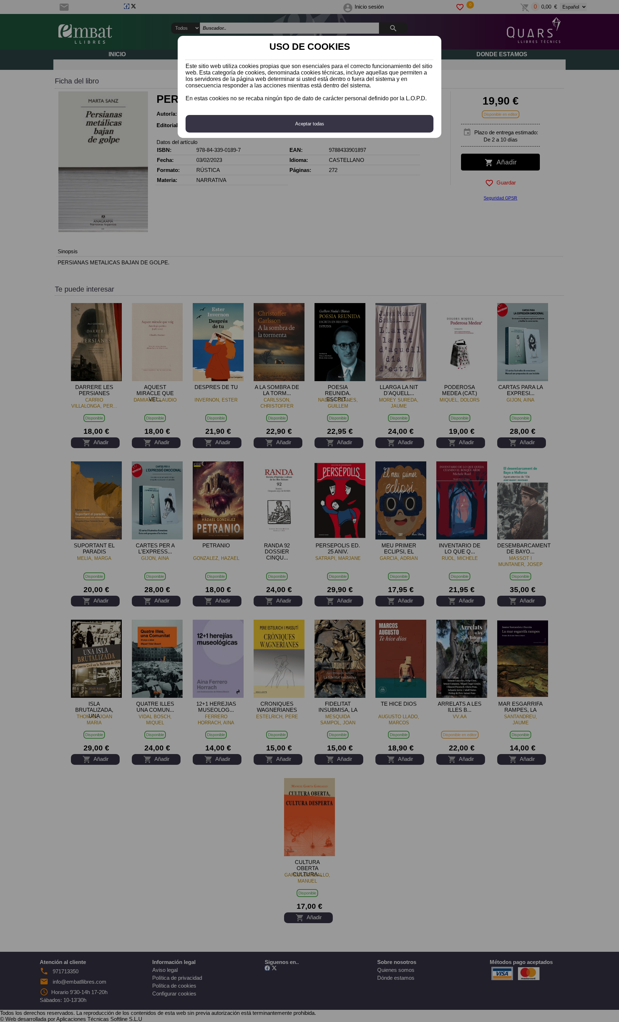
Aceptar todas (309, 123)
